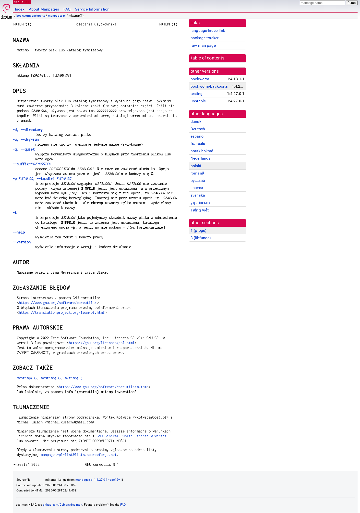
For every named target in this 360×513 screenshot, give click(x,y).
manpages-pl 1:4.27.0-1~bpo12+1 (98, 479)
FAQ (67, 9)
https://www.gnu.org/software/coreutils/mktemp (104, 387)
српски (197, 188)
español (197, 136)
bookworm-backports (30, 15)
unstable (198, 101)
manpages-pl (57, 15)
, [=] (43, 178)
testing (197, 93)
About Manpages (44, 9)
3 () (201, 237)
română (197, 173)
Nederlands (201, 158)
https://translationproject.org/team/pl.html (62, 312)
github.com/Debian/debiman (63, 504)
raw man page (203, 45)
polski (196, 165)
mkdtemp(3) (51, 378)
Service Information (92, 9)
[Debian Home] (6, 10)
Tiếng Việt (200, 210)
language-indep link (208, 30)
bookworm (200, 79)
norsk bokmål (203, 151)
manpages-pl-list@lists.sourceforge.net (79, 455)
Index (19, 9)
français (198, 143)
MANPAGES (22, 1)
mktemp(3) (74, 378)
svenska (198, 195)
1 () (198, 230)
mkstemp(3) (27, 378)
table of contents (208, 58)
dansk (196, 121)
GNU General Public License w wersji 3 (134, 436)
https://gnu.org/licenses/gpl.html (102, 343)
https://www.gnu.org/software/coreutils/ (58, 303)
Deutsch (198, 129)
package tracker (204, 37)
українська (200, 202)
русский (198, 180)
